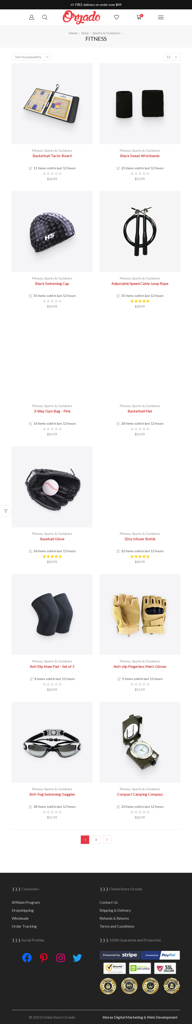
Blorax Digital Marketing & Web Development (140, 1017)
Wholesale (20, 918)
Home (73, 33)
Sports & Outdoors (106, 33)
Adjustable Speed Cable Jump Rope (139, 283)
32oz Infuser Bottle (139, 539)
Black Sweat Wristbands (140, 155)
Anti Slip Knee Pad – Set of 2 (52, 666)
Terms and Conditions (117, 926)
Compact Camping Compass (140, 794)
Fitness (37, 150)
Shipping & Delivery (115, 910)
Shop (85, 33)
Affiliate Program (26, 902)
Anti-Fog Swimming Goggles (52, 794)
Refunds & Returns (114, 918)
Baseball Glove (52, 539)
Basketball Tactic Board (52, 155)
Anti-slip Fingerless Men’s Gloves (140, 666)
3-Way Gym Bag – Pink (52, 411)
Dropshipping (23, 910)
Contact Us (109, 902)
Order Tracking (24, 926)
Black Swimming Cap (52, 283)
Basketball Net (140, 411)
